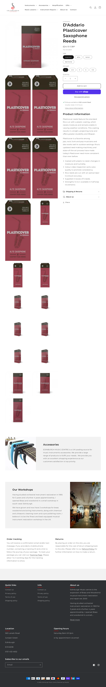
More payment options (82, 97)
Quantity (66, 74)
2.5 (72, 70)
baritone (68, 62)
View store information (74, 108)
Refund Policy (88, 549)
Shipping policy (11, 601)
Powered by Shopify (63, 682)
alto (78, 57)
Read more (75, 620)
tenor (88, 57)
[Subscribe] (40, 664)
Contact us (9, 590)
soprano (68, 57)
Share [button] (67, 202)
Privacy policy (10, 593)
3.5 (93, 70)
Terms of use (10, 597)
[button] (31, 5)
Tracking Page (36, 555)
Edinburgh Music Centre (49, 682)
